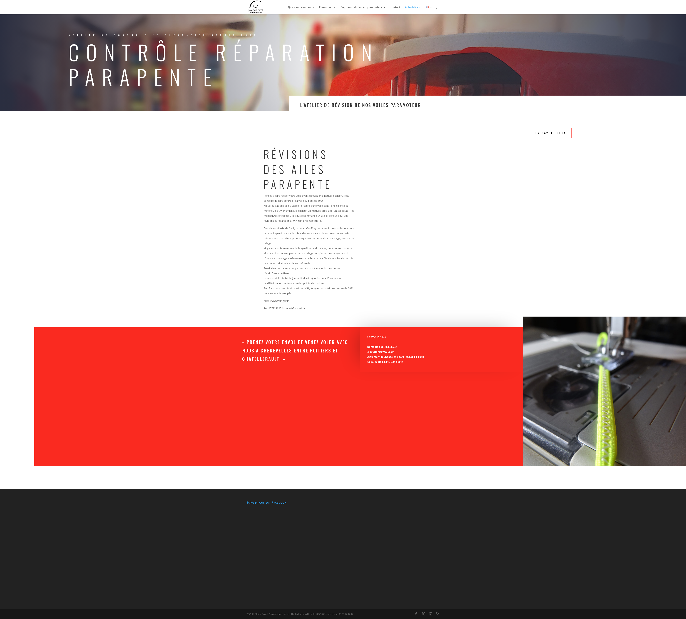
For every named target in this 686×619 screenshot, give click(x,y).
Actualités (411, 7)
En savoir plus (550, 133)
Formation (325, 7)
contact (395, 7)
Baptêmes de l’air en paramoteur (361, 7)
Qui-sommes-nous (299, 7)
